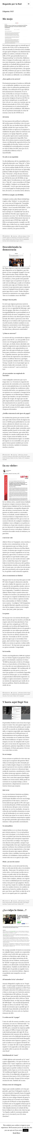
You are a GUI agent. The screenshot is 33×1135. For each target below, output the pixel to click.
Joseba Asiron (9, 239)
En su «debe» (10, 465)
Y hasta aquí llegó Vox (15, 702)
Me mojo (8, 18)
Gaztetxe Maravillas (18, 902)
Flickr (4, 902)
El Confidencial (13, 694)
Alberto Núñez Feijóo (25, 692)
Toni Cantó (9, 696)
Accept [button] (25, 1130)
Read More (16, 1133)
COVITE (4, 237)
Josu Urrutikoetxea (24, 239)
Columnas (14, 236)
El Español (19, 237)
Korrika (4, 241)
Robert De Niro (14, 458)
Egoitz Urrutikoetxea (12, 237)
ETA (24, 237)
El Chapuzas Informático (12, 456)
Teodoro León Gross (12, 904)
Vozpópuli (27, 458)
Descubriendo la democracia (12, 248)
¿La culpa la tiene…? (14, 910)
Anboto (24, 236)
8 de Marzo (23, 901)
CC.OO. (28, 236)
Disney (21, 455)
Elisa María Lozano (22, 694)
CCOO (27, 901)
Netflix (28, 456)
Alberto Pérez (6, 694)
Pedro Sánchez (6, 458)
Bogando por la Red (12, 4)
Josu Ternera (16, 239)
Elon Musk (21, 456)
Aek (21, 236)
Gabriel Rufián (8, 902)
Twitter (19, 458)
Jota (25, 456)
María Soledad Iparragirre (13, 241)
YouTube (5, 459)
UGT (21, 241)
